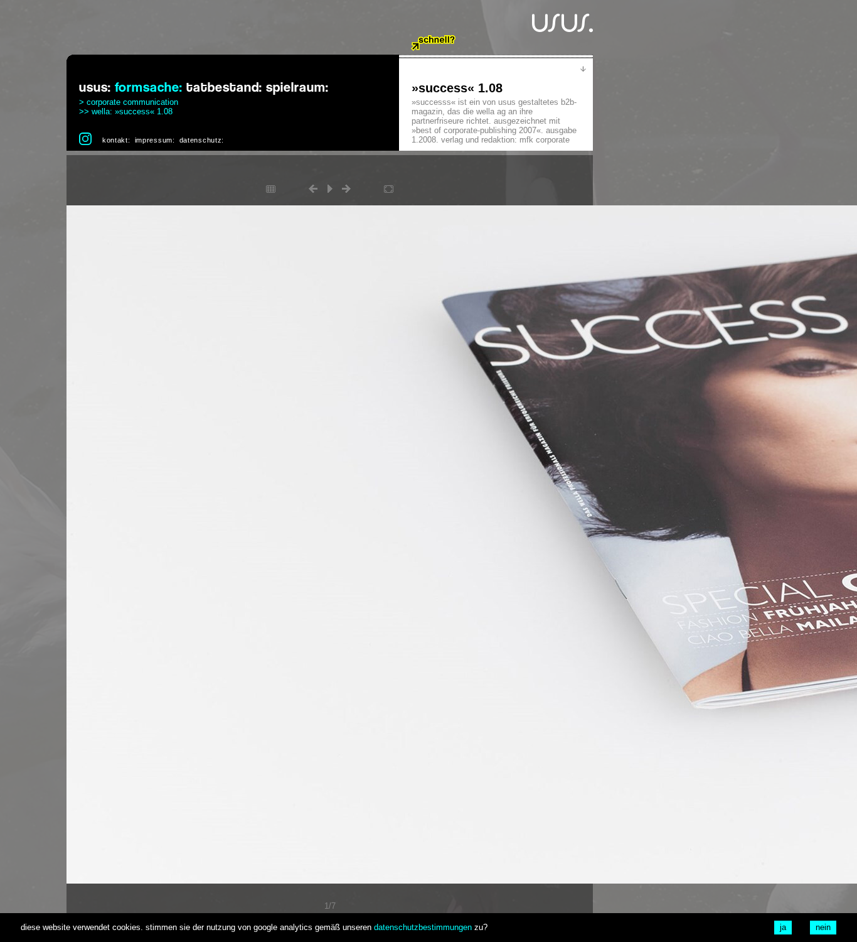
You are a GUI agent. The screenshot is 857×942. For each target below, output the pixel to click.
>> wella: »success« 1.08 (126, 111)
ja (783, 927)
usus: (95, 87)
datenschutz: (201, 140)
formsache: (149, 87)
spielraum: (297, 87)
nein (823, 927)
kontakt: (116, 140)
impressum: (155, 140)
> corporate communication (128, 102)
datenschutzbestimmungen (423, 927)
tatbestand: (224, 87)
